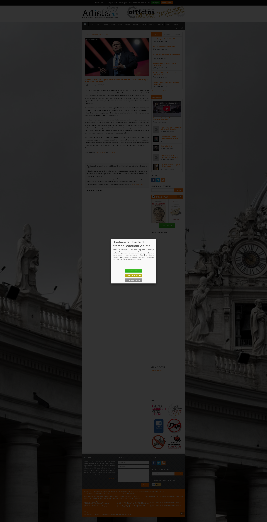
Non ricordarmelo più (134, 280)
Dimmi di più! (133, 271)
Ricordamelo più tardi (134, 275)
